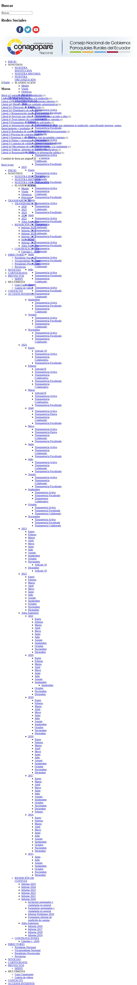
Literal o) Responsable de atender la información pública (31, 152)
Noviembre (34, 329)
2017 (30, 775)
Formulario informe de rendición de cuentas (40, 919)
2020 (30, 655)
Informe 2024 (28, 887)
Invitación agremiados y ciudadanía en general (40, 904)
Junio (31, 254)
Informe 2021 (28, 896)
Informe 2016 (35, 926)
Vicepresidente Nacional (27, 950)
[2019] (5, 82)
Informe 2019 (35, 935)
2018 (30, 736)
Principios (26, 197)
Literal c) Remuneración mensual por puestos (25, 113)
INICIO (12, 61)
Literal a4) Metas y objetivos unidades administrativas (29, 104)
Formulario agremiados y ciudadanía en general (41, 910)
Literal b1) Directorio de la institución (21, 107)
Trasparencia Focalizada (47, 495)
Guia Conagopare (24, 974)
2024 (24, 344)
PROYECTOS (16, 965)
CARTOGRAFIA (17, 962)
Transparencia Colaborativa (42, 358)
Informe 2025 (28, 884)
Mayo (31, 426)
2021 (30, 615)
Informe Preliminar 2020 (41, 914)
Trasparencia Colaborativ (48, 513)
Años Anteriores (30, 612)
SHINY (19, 968)
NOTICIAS (14, 959)
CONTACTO (15, 980)
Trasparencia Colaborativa (41, 500)
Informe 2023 (28, 890)
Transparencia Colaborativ (42, 159)
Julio (30, 269)
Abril (31, 215)
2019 (30, 697)
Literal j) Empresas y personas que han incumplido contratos (33, 137)
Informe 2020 (28, 899)
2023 (24, 528)
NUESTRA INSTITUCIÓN (23, 69)
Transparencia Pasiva (46, 414)
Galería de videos (24, 977)
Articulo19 (40, 368)
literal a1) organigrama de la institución (21, 95)
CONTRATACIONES (27, 938)
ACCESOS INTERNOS (21, 983)
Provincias (20, 956)
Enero (31, 170)
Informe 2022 (28, 893)
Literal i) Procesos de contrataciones (20, 134)
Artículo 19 (41, 564)
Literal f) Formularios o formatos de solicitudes (26, 122)
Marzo (31, 200)
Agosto (32, 474)
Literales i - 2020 (30, 941)
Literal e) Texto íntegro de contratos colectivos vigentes (30, 119)
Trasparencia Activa (45, 492)
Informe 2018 (35, 932)
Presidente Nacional (25, 947)
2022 (24, 573)
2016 (30, 814)
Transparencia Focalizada (48, 128)
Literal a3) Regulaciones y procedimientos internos (28, 101)
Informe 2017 (35, 929)
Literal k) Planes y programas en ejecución (24, 140)
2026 (24, 206)
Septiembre (34, 299)
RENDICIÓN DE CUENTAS (24, 879)
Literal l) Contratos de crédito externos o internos (27, 143)
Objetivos (26, 91)
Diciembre (33, 567)
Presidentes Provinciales (27, 953)
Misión (25, 85)
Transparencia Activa (46, 109)
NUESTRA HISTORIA (28, 73)
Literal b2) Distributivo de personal (19, 110)
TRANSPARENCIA (19, 200)
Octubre (32, 314)
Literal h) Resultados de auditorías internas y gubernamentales (33, 131)
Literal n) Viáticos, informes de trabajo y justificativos (29, 149)
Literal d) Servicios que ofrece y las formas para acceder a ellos (34, 116)
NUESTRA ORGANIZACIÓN (25, 78)
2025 (24, 167)
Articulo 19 (41, 350)
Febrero (32, 365)
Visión (24, 88)
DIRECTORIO (16, 944)
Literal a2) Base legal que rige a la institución (25, 98)
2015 (30, 853)
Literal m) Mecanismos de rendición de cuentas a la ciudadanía (34, 146)
